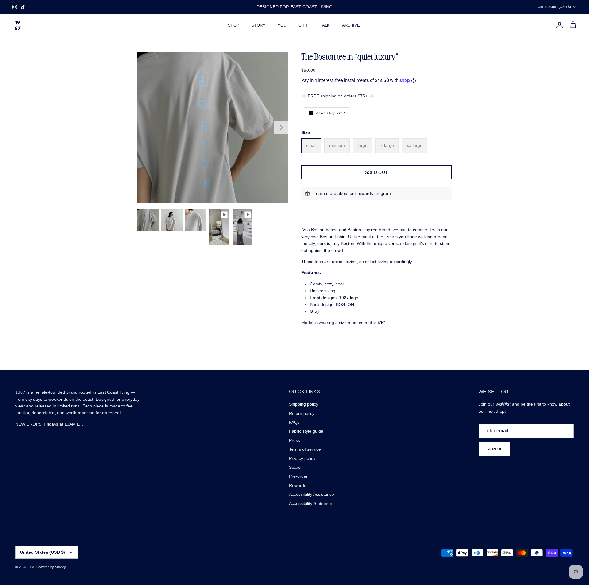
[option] (212, 127)
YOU (282, 25)
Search (296, 467)
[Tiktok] (23, 7)
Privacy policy (302, 458)
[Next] (281, 127)
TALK (325, 25)
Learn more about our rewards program (352, 193)
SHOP (233, 25)
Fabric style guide (306, 431)
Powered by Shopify (51, 567)
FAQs (294, 422)
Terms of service (305, 449)
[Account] (558, 25)
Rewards (297, 485)
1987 (30, 567)
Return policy (301, 413)
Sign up (495, 449)
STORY (258, 25)
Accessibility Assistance (311, 494)
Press (294, 440)
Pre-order (298, 476)
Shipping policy (303, 404)
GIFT (303, 25)
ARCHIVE (351, 25)
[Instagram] (14, 7)
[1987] (17, 25)
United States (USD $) (554, 7)
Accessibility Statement (311, 503)
